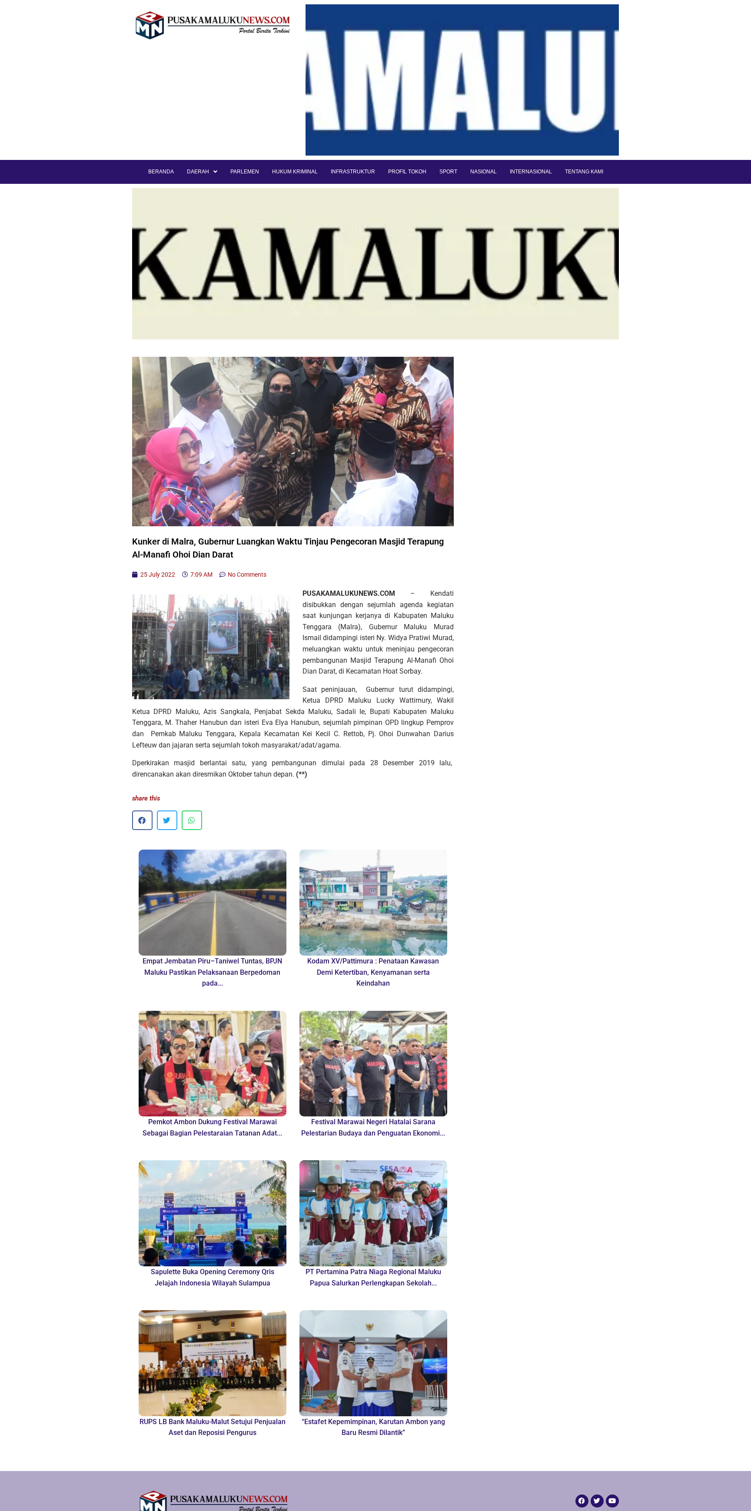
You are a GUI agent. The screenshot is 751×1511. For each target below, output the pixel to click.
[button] (142, 820)
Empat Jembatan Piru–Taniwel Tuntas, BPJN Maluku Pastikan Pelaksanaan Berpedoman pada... (212, 972)
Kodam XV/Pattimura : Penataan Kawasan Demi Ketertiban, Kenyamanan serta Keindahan (373, 972)
